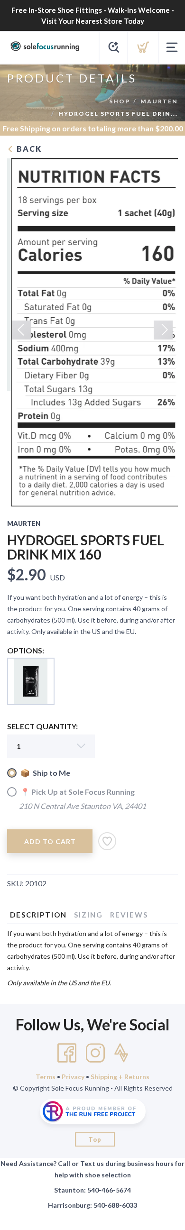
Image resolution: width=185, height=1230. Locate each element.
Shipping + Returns (120, 1077)
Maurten (159, 101)
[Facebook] (67, 1053)
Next (163, 330)
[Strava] (121, 1053)
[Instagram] (95, 1053)
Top (95, 1139)
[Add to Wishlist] (107, 841)
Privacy (73, 1077)
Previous (21, 330)
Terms (46, 1077)
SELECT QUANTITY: (42, 726)
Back (28, 148)
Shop (119, 101)
